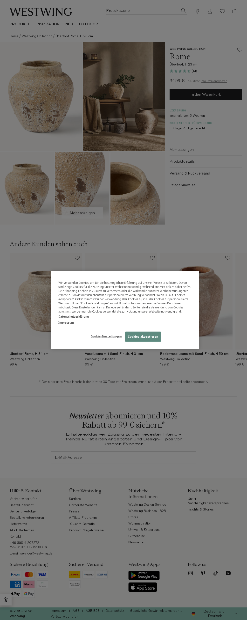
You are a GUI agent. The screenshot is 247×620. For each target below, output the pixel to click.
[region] (125, 310)
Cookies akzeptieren (143, 336)
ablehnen (64, 311)
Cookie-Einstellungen (106, 336)
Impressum (66, 322)
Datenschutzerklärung (73, 316)
